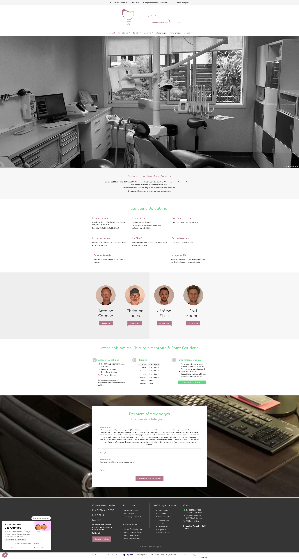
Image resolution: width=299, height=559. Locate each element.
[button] (5, 555)
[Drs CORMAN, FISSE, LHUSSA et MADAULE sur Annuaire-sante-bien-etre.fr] (196, 554)
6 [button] (293, 166)
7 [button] (295, 166)
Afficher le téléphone (182, 2)
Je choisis (14, 547)
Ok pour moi (39, 547)
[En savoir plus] (106, 295)
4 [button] (290, 166)
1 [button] (285, 166)
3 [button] (288, 166)
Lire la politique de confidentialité (15, 540)
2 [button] (286, 166)
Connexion (203, 557)
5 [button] (292, 166)
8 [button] (297, 166)
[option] (149, 102)
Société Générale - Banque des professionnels (163, 555)
